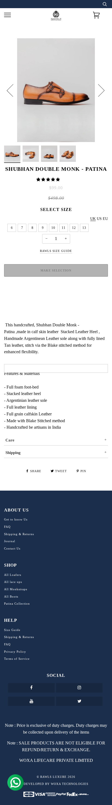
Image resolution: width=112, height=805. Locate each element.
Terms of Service (17, 658)
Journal (9, 541)
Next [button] (98, 90)
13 (84, 227)
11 (64, 227)
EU (105, 219)
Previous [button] (13, 90)
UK (93, 219)
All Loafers (12, 574)
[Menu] (7, 15)
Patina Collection (17, 603)
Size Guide (12, 630)
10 (53, 227)
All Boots (11, 596)
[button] (48, 180)
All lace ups (13, 581)
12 (74, 227)
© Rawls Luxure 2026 (56, 776)
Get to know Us (15, 519)
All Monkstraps (15, 589)
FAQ (7, 526)
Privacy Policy (15, 651)
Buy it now (56, 291)
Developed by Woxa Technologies (56, 783)
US (99, 219)
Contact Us (12, 548)
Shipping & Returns (19, 534)
